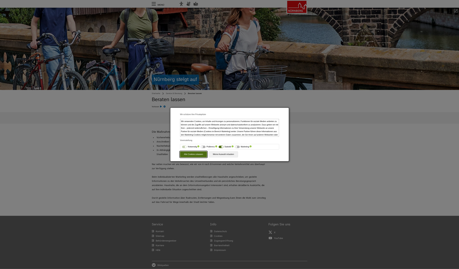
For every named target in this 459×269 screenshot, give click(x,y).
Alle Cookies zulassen (193, 154)
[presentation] (198, 146)
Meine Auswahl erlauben (223, 154)
